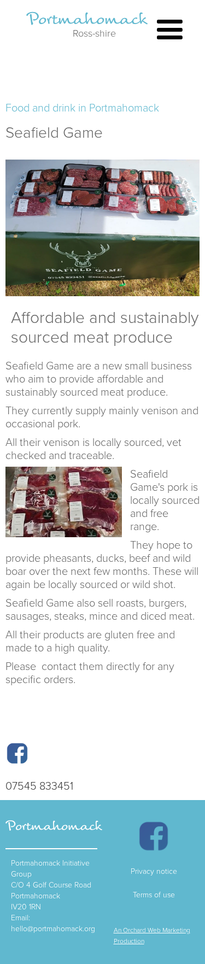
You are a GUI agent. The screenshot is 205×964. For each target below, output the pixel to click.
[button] (169, 32)
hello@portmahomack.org (53, 928)
